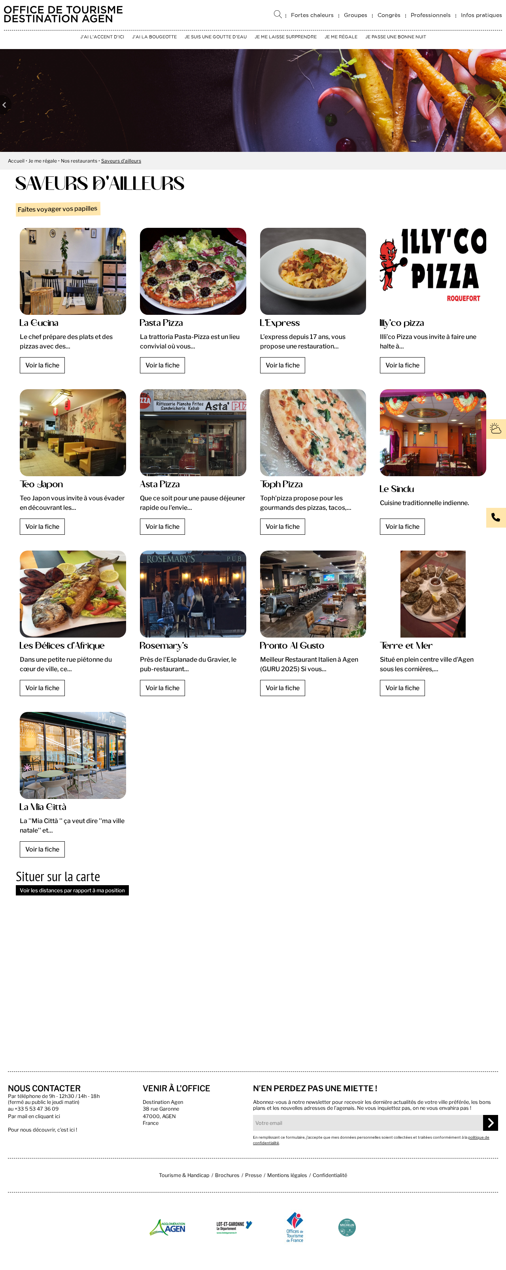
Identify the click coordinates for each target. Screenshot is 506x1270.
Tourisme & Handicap (184, 1175)
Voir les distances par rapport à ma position (72, 890)
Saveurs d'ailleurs (121, 161)
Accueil (16, 161)
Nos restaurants (79, 161)
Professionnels (431, 15)
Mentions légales (287, 1175)
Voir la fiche (42, 365)
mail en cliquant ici (38, 1116)
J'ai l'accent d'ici (102, 36)
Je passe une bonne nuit (395, 36)
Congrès (389, 15)
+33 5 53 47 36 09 (37, 1109)
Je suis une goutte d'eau (216, 36)
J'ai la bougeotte (154, 36)
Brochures (227, 1175)
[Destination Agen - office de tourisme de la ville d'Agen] (63, 20)
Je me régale (341, 36)
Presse (253, 1175)
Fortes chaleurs (312, 15)
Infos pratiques (481, 15)
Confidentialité (330, 1175)
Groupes (355, 15)
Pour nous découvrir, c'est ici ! (42, 1130)
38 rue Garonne (161, 1109)
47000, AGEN (159, 1116)
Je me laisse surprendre (286, 36)
